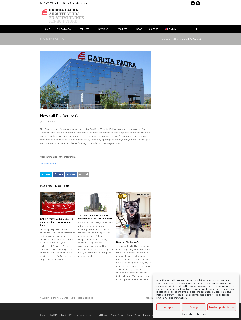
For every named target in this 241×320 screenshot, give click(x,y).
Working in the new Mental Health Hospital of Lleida (67, 297)
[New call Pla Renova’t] (133, 215)
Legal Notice (203, 314)
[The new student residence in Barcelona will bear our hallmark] (95, 202)
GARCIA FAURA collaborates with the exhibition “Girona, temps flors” (57, 222)
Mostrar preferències (221, 307)
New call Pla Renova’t (127, 242)
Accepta (168, 307)
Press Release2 (48, 163)
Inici (170, 39)
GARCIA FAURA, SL (58, 315)
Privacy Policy (117, 315)
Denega (193, 307)
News (164, 39)
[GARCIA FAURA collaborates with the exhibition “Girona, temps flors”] (57, 203)
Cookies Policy (189, 314)
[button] (46, 174)
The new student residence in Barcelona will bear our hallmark (95, 217)
